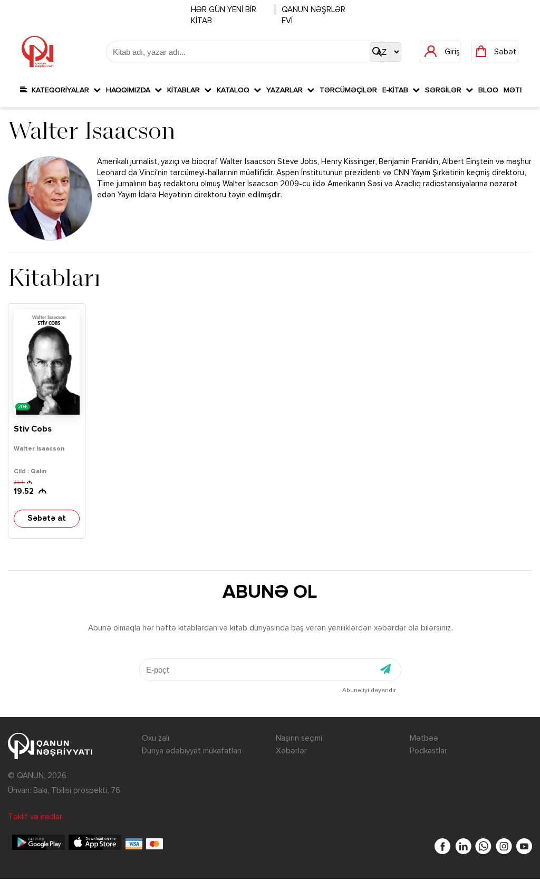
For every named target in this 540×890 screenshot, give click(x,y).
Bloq (488, 90)
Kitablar (185, 90)
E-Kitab (397, 90)
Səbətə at (46, 518)
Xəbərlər (291, 751)
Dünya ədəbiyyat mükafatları (192, 751)
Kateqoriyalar (60, 90)
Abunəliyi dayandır (369, 690)
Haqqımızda (130, 90)
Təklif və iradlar (35, 817)
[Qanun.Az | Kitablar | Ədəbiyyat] (37, 52)
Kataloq (235, 90)
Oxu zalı (155, 738)
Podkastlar (428, 751)
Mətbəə (424, 738)
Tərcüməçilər (348, 90)
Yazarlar (286, 90)
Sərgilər (445, 90)
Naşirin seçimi (299, 738)
